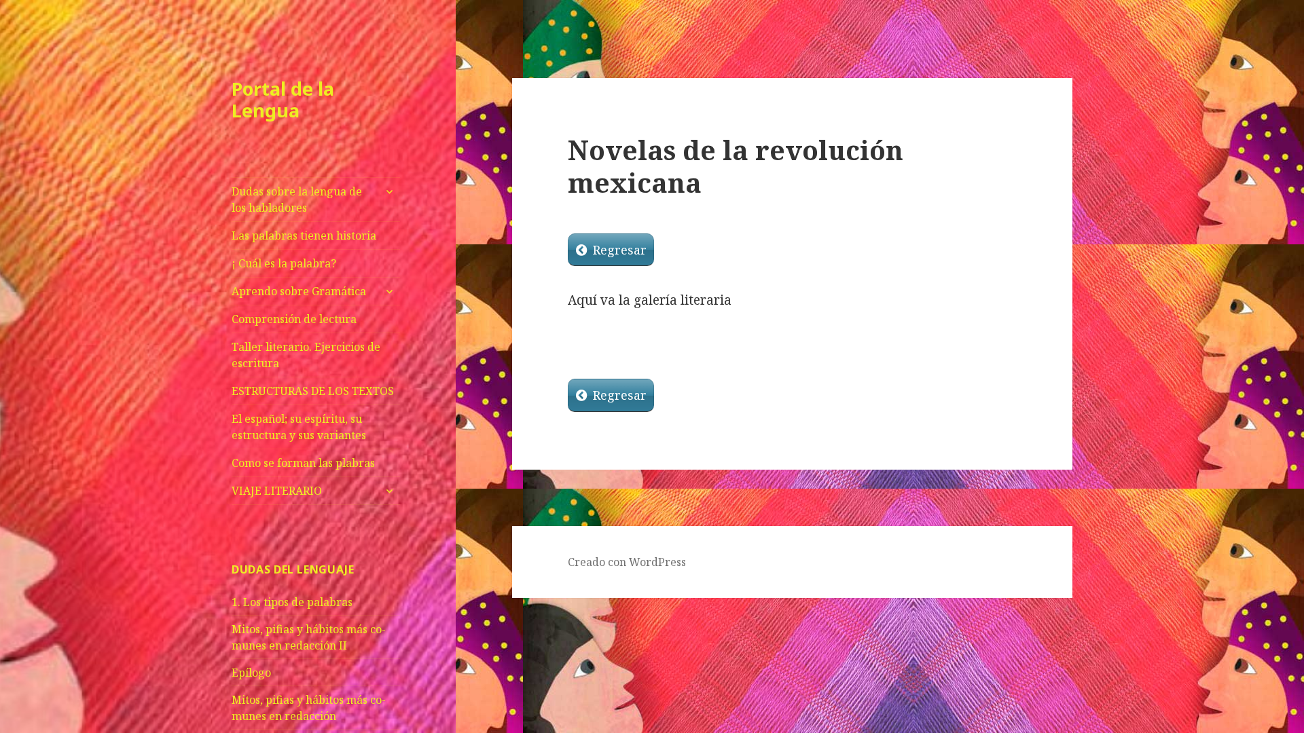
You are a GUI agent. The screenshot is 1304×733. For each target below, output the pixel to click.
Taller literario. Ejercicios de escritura (306, 355)
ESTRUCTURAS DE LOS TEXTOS (313, 390)
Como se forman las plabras (303, 462)
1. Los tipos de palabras (292, 602)
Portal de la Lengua (283, 99)
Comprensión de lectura (294, 319)
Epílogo (251, 672)
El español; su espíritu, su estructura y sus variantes (299, 427)
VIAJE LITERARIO (277, 490)
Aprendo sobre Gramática (299, 291)
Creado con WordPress (627, 562)
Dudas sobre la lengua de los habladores (297, 199)
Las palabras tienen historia (304, 235)
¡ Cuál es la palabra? (284, 263)
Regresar (620, 250)
